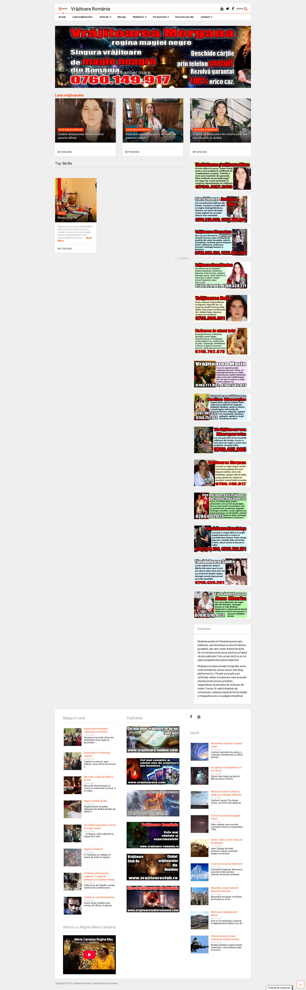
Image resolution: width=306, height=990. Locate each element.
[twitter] (227, 9)
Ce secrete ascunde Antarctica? (227, 864)
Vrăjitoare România (90, 9)
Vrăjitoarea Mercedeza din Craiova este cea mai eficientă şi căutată (220, 136)
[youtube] (221, 9)
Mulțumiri (138, 17)
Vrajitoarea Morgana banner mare (111, 72)
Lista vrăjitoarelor (83, 17)
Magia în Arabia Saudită (95, 801)
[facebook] (233, 9)
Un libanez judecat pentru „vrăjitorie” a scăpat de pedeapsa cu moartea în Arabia (99, 876)
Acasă (62, 17)
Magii (62, 213)
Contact (205, 17)
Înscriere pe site (184, 17)
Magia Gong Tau (67, 217)
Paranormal (159, 17)
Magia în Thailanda (93, 849)
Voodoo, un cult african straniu (99, 897)
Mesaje (122, 17)
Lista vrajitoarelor (71, 130)
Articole (104, 17)
